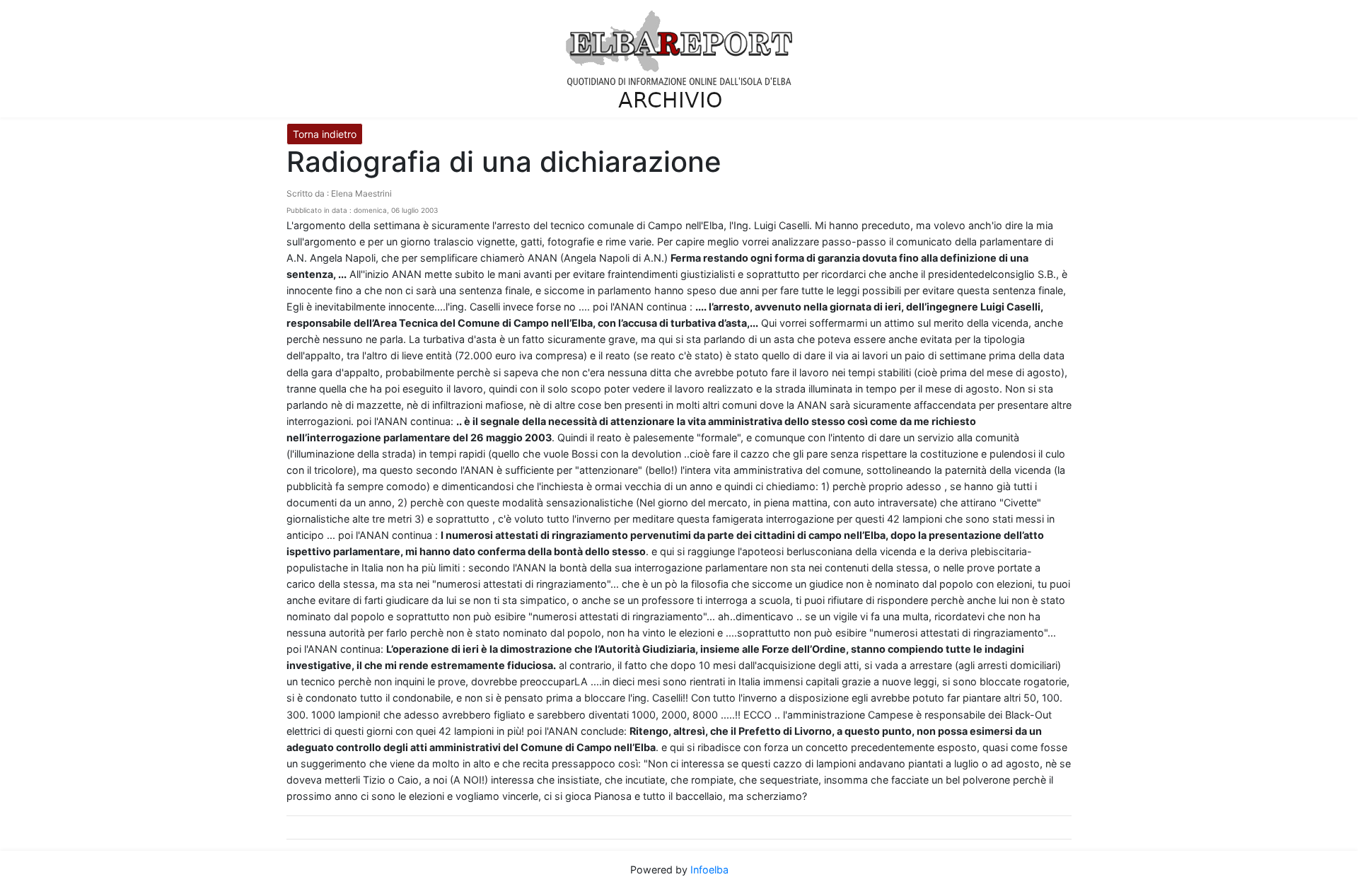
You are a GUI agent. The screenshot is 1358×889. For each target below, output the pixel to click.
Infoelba (709, 870)
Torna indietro (324, 134)
